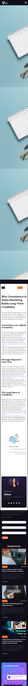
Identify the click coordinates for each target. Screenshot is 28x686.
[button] (25, 2)
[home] (4, 2)
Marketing (20, 287)
